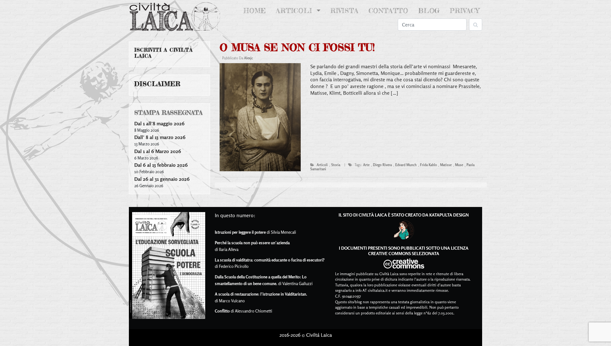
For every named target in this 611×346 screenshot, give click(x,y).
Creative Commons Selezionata (403, 253)
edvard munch (406, 165)
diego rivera (382, 165)
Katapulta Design (449, 214)
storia (335, 165)
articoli (322, 165)
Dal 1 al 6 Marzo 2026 (157, 151)
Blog (429, 11)
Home (256, 11)
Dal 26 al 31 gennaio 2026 (162, 179)
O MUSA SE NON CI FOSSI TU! (297, 47)
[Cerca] (475, 24)
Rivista (344, 11)
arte (366, 165)
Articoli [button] (295, 11)
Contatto (388, 11)
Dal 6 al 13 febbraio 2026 (161, 165)
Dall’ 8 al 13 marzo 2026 (160, 137)
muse (459, 165)
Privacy (465, 11)
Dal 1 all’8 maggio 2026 (159, 123)
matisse (446, 165)
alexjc (248, 58)
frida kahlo (428, 165)
